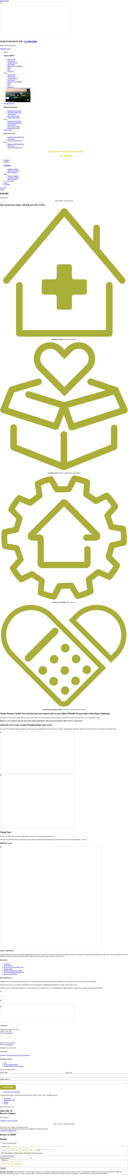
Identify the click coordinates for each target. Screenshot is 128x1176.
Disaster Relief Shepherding (15, 137)
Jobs (8, 69)
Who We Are (11, 59)
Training (7, 165)
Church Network (12, 62)
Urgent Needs (11, 114)
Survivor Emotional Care (14, 140)
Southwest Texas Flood (14, 111)
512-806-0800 (30, 41)
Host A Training (12, 172)
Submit (3, 1168)
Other (31, 1150)
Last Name (68, 1072)
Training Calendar (12, 169)
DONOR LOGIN (5, 49)
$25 (11, 1150)
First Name (3, 1072)
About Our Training (13, 171)
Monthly (16, 1164)
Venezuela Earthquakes (14, 112)
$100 (4, 1150)
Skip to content (4, 1)
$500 (23, 1150)
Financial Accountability (14, 66)
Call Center (10, 139)
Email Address (4, 1079)
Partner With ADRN (13, 118)
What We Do (11, 61)
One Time (6, 1164)
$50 (17, 1150)
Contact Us (10, 71)
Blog (8, 68)
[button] (66, 73)
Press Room (11, 64)
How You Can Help (13, 116)
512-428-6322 (8, 1033)
